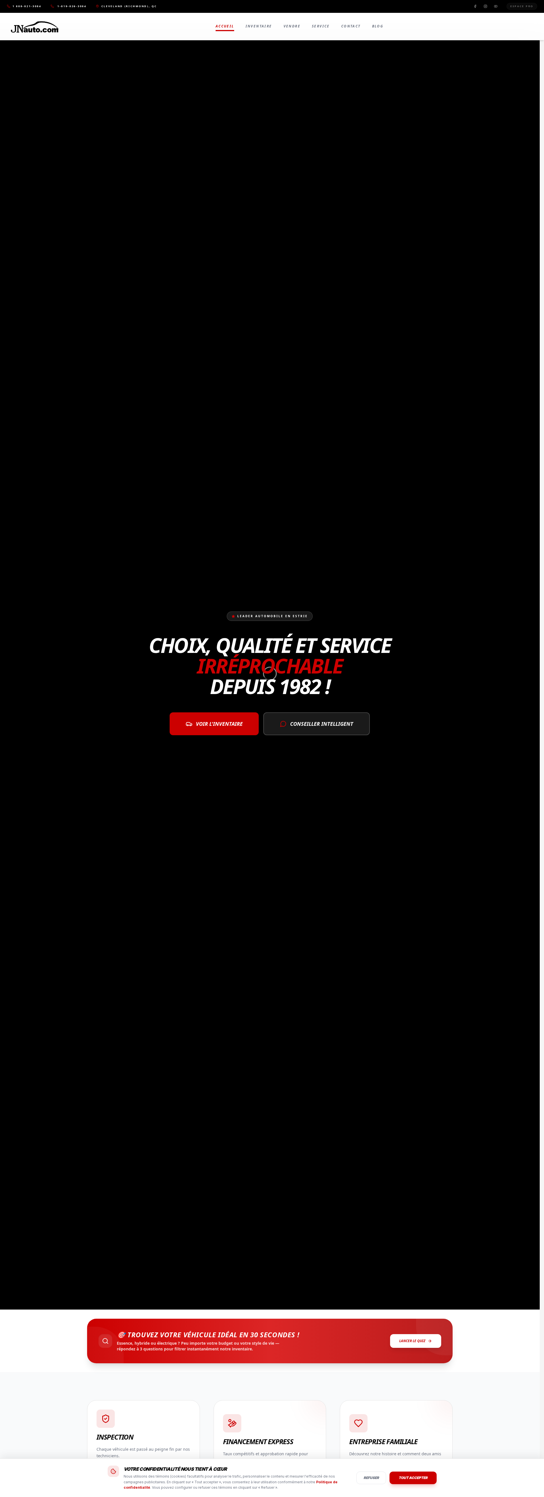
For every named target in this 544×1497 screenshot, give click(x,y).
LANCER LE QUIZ (412, 1340)
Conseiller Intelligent (321, 723)
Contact (351, 26)
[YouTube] (495, 6)
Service (321, 26)
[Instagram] (485, 6)
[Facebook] (475, 6)
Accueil (225, 26)
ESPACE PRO (521, 6)
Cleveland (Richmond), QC (129, 6)
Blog (378, 26)
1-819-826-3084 (72, 6)
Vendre (292, 26)
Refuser (371, 1478)
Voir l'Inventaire (219, 723)
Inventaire (259, 26)
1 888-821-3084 (27, 6)
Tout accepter (413, 1478)
